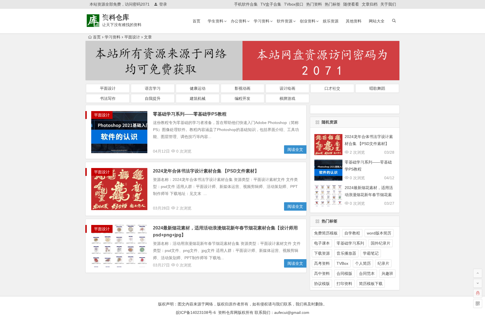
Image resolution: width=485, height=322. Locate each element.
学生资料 (215, 21)
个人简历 (363, 263)
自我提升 (153, 98)
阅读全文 (295, 149)
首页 (196, 21)
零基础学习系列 (350, 243)
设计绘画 (287, 88)
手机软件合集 (246, 4)
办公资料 (238, 21)
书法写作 (108, 98)
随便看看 (351, 4)
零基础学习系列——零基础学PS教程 (190, 114)
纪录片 (383, 263)
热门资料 (314, 4)
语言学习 (153, 88)
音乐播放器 (346, 253)
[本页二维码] (477, 303)
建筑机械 (197, 98)
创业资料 (307, 21)
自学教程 (352, 233)
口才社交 (332, 88)
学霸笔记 (371, 253)
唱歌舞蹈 (377, 88)
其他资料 (354, 21)
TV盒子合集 (270, 4)
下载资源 (322, 253)
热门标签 (332, 4)
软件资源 (284, 21)
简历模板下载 (371, 283)
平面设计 (132, 37)
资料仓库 (115, 17)
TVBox (342, 263)
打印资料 (344, 283)
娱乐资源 (330, 21)
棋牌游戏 (287, 98)
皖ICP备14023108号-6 (196, 312)
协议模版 (322, 283)
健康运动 (197, 88)
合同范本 (367, 273)
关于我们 (388, 4)
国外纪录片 (380, 243)
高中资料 (322, 273)
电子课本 (322, 243)
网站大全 (377, 21)
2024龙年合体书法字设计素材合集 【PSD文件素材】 (206, 171)
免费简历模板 (326, 233)
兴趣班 (387, 273)
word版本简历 (379, 233)
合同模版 (344, 273)
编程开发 (242, 98)
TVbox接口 (293, 4)
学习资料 (261, 21)
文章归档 (370, 4)
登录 (163, 4)
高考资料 (322, 263)
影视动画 (242, 88)
